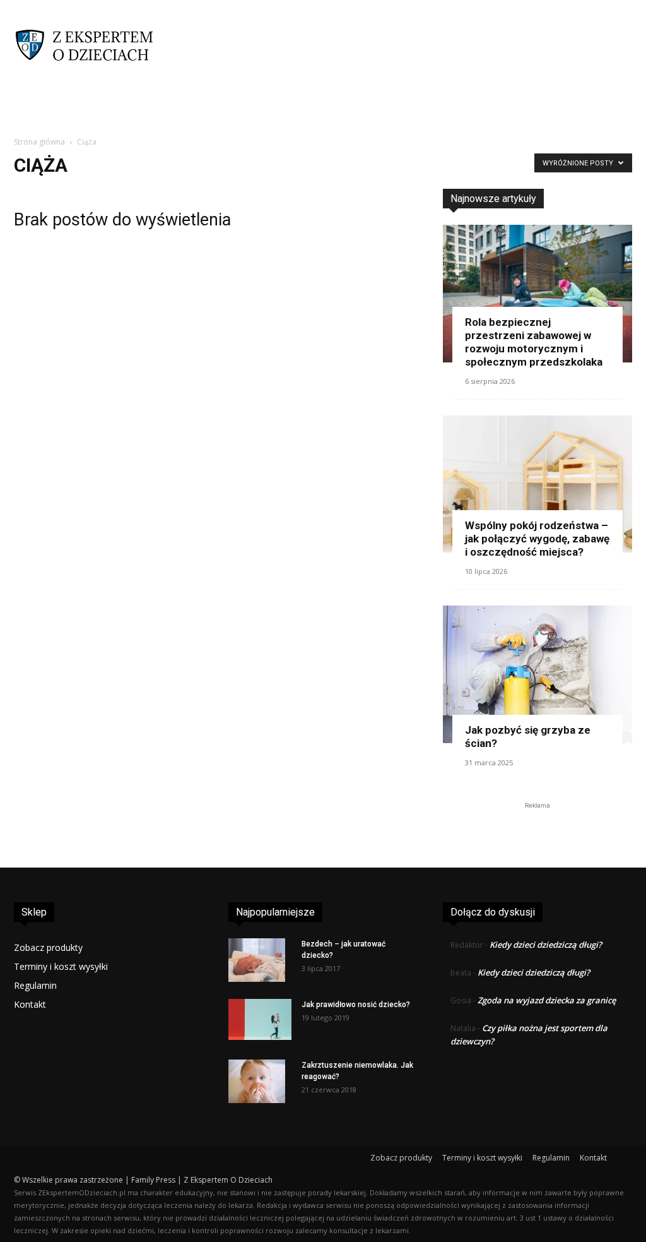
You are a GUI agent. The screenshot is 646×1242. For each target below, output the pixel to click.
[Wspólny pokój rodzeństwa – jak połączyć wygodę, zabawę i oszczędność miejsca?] (537, 484)
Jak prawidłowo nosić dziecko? (356, 1004)
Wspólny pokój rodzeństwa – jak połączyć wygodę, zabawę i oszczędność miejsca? (537, 538)
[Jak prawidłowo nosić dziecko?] (259, 1019)
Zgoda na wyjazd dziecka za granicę (547, 1000)
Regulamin (35, 985)
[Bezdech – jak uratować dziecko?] (256, 960)
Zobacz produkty (48, 947)
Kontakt (30, 1004)
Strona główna (39, 141)
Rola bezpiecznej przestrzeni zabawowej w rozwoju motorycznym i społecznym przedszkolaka (533, 342)
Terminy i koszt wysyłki (61, 966)
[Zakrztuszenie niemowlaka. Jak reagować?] (256, 1082)
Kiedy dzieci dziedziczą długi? (546, 944)
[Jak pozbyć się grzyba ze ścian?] (537, 674)
